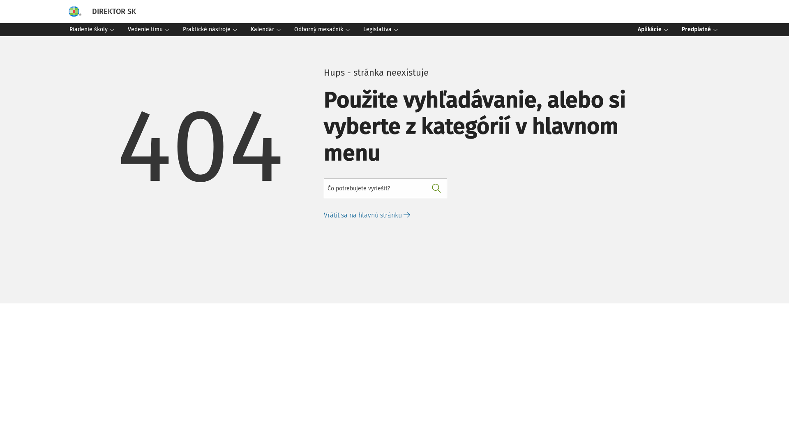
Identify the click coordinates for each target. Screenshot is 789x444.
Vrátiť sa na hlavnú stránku (364, 215)
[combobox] (385, 188)
